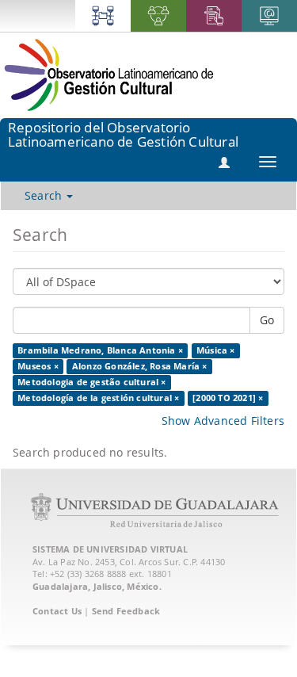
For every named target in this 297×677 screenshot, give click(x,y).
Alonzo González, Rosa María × (140, 366)
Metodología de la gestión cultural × (98, 398)
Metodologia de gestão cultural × (91, 382)
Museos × (38, 366)
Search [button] (45, 195)
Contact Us (57, 611)
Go (267, 319)
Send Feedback (126, 611)
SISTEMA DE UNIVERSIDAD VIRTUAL (110, 549)
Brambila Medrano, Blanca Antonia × (100, 350)
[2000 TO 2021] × (227, 398)
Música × (215, 350)
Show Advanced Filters (223, 420)
